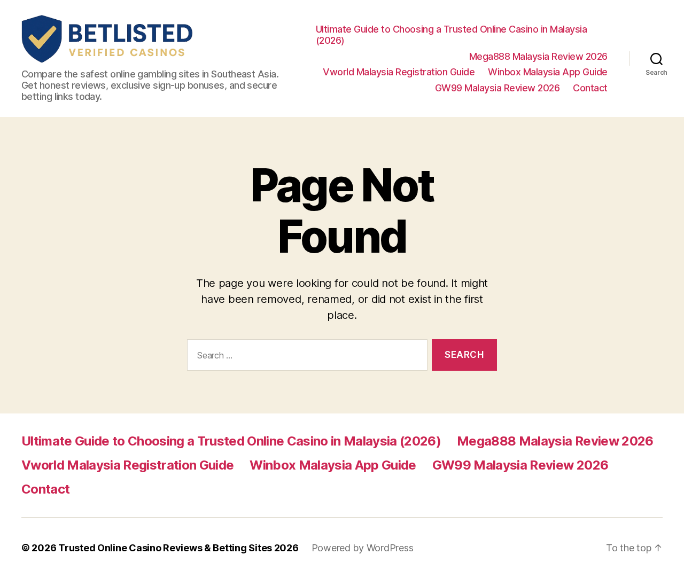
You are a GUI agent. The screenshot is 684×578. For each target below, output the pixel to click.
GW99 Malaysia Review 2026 (497, 87)
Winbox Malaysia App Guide (548, 71)
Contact (590, 87)
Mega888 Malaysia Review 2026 (538, 56)
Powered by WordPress (363, 547)
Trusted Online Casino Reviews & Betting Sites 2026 (178, 547)
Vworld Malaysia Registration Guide (399, 71)
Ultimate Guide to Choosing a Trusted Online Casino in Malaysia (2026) (451, 35)
